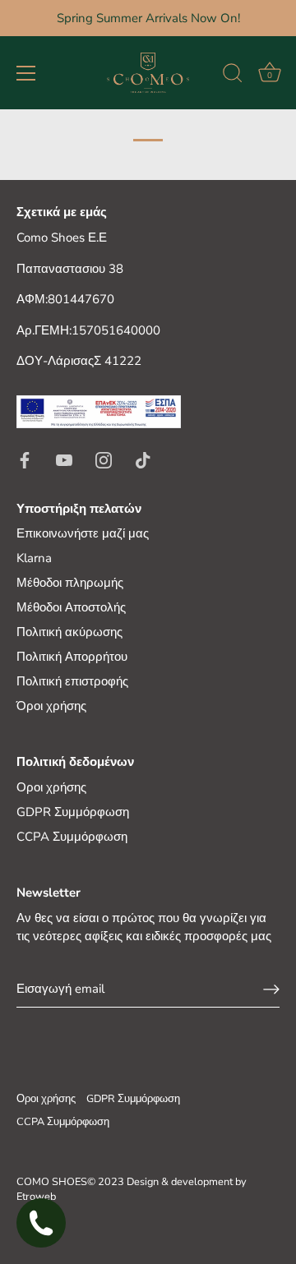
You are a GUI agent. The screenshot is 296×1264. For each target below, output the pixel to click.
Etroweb (36, 1196)
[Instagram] (103, 458)
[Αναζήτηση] (233, 76)
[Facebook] (24, 458)
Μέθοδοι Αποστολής (71, 607)
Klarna (34, 558)
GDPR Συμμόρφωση (72, 812)
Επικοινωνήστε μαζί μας (82, 533)
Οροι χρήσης (51, 787)
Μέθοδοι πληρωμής (69, 582)
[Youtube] (64, 458)
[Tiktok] (143, 458)
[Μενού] (26, 73)
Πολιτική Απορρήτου (71, 656)
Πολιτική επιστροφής (72, 681)
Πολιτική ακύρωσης (69, 632)
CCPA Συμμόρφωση (71, 836)
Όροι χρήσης (51, 706)
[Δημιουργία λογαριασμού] (271, 988)
